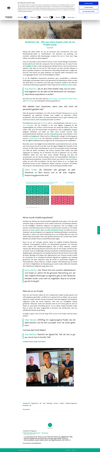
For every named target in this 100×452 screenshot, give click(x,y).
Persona (56, 403)
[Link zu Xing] (80, 450)
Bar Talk (42, 403)
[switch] (39, 17)
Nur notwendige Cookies (89, 11)
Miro (51, 123)
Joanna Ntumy (53, 99)
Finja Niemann (30, 89)
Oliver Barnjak (30, 101)
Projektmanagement (71, 403)
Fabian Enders (72, 99)
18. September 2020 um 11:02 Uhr (29, 434)
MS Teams (43, 123)
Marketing (49, 403)
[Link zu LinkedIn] (78, 450)
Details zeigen (71, 17)
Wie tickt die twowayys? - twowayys (36, 433)
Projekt (62, 403)
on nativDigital (29, 125)
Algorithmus (34, 403)
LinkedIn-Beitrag (34, 138)
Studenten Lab (27, 405)
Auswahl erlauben (88, 7)
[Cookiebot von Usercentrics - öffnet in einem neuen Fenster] (9, 17)
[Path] (50, 26)
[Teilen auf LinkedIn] (50, 414)
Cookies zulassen (88, 3)
